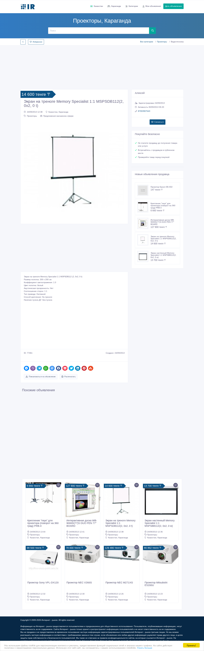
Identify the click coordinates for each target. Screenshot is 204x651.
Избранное (37, 42)
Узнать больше (144, 647)
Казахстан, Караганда (58, 112)
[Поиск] (152, 30)
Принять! (191, 645)
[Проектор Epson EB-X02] (144, 190)
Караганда (116, 6)
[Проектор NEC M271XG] (121, 552)
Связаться (159, 122)
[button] (27, 170)
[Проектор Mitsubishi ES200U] (160, 554)
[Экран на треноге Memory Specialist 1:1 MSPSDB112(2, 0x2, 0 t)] (144, 239)
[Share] (26, 368)
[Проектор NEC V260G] (82, 553)
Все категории (146, 42)
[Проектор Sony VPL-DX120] (43, 557)
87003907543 (144, 111)
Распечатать (70, 377)
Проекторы (162, 42)
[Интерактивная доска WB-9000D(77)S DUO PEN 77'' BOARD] (144, 223)
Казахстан (98, 6)
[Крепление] (144, 206)
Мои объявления (153, 6)
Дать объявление (173, 6)
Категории (133, 6)
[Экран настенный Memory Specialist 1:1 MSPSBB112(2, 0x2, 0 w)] (144, 256)
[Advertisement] (102, 66)
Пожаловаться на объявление (42, 377)
